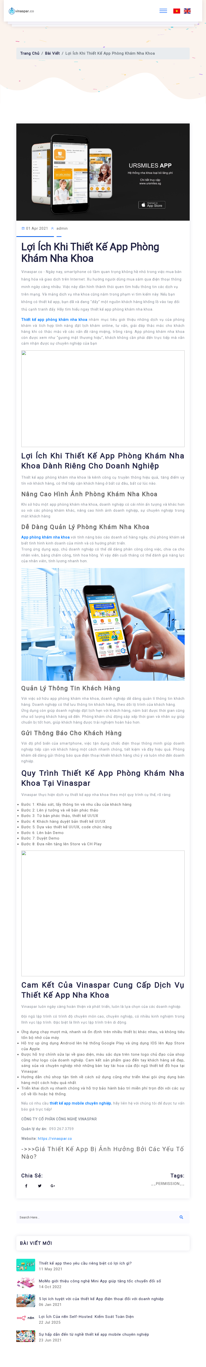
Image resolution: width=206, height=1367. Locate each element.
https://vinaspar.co (55, 1139)
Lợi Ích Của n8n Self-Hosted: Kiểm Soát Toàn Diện (86, 1316)
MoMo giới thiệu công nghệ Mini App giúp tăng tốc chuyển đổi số (100, 1281)
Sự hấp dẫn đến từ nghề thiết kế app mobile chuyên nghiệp (94, 1334)
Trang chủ (29, 53)
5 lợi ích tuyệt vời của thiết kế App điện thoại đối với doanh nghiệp (101, 1299)
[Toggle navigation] (163, 11)
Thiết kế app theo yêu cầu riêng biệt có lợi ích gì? (85, 1263)
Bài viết (52, 53)
